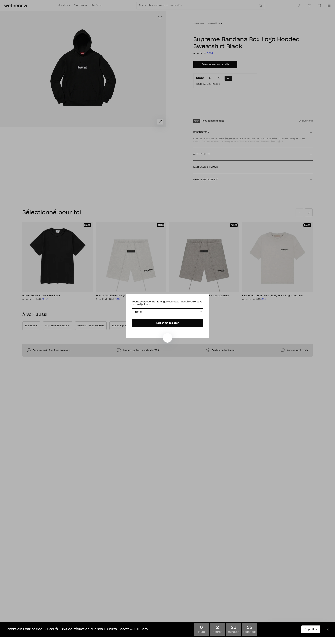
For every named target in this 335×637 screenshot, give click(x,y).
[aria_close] (167, 338)
